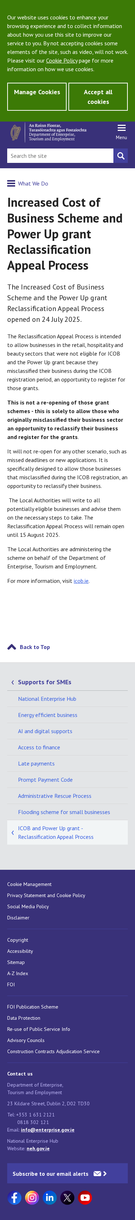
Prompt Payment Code (45, 779)
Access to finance (39, 747)
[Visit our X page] (67, 1198)
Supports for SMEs (44, 682)
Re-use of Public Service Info (38, 1029)
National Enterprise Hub (47, 698)
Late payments (36, 763)
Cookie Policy (61, 60)
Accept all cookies (98, 97)
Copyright (17, 940)
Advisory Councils (26, 1040)
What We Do (33, 183)
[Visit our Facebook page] (14, 1198)
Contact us (20, 1073)
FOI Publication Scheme (32, 1007)
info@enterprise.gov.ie (48, 1130)
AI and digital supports (45, 731)
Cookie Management (29, 884)
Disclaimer (18, 917)
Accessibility (20, 951)
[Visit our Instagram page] (32, 1198)
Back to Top (35, 646)
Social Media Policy (28, 906)
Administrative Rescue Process (54, 795)
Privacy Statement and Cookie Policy (46, 895)
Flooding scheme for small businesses (64, 811)
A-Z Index (17, 973)
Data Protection (23, 1018)
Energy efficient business (47, 714)
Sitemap (16, 962)
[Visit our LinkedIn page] (49, 1198)
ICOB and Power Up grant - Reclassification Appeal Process (56, 832)
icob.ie (81, 580)
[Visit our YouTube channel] (85, 1198)
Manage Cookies (37, 92)
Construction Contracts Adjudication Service (53, 1051)
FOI (11, 984)
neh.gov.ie (38, 1148)
